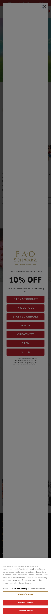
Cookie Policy (21, 588)
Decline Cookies (25, 602)
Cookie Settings (25, 594)
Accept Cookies (25, 610)
